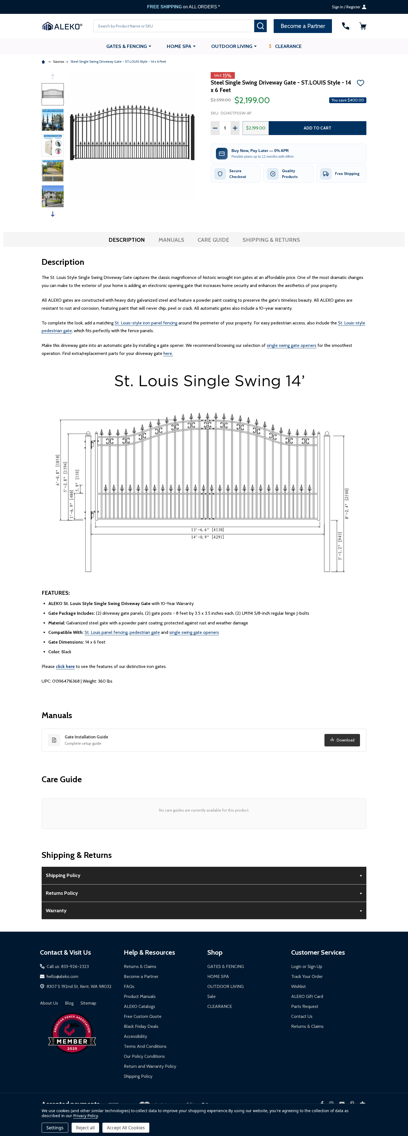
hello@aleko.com (62, 976)
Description (127, 240)
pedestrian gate (145, 632)
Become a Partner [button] (303, 25)
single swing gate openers (291, 345)
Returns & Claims (140, 966)
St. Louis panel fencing (106, 632)
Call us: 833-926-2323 (68, 966)
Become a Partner (141, 976)
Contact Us (302, 1016)
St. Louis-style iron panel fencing (146, 323)
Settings (55, 1128)
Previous (53, 77)
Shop (215, 952)
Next (53, 214)
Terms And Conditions (145, 1046)
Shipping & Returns (271, 240)
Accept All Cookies (126, 1128)
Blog (69, 1003)
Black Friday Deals (141, 1026)
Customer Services (318, 952)
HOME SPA (179, 46)
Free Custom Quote (143, 1016)
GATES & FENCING (126, 46)
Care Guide (213, 240)
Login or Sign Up (306, 966)
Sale (211, 996)
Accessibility (135, 1036)
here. (168, 353)
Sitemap (88, 1003)
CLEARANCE (288, 46)
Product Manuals (140, 996)
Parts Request (304, 1006)
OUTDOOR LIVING (231, 46)
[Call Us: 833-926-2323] (345, 26)
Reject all (85, 1128)
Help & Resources (149, 952)
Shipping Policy (138, 1076)
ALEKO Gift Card (307, 996)
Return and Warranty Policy (150, 1066)
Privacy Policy (85, 1115)
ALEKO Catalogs (139, 1006)
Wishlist (298, 986)
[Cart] (362, 26)
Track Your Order (307, 976)
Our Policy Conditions (144, 1056)
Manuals (171, 240)
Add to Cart (317, 128)
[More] (149, 46)
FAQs (129, 986)
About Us (49, 1003)
